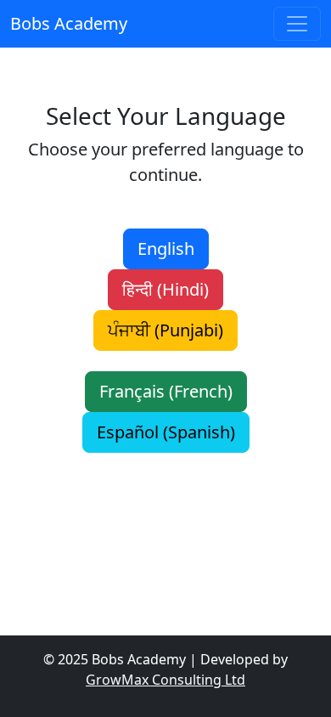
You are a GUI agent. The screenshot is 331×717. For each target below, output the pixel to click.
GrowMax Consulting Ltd (165, 679)
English (165, 248)
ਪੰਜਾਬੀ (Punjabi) (165, 330)
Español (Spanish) (166, 432)
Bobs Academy (68, 23)
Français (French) (166, 391)
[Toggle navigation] (297, 24)
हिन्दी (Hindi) (165, 289)
